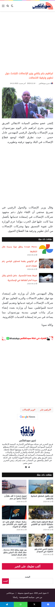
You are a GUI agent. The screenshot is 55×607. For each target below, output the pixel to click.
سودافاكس (10, 593)
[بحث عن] (7, 7)
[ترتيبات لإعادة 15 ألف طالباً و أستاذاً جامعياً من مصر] (14, 487)
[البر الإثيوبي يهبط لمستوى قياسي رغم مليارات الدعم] (46, 263)
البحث (27, 577)
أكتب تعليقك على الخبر (27, 566)
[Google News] (27, 417)
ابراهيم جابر (45, 410)
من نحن (39, 597)
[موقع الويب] (29, 467)
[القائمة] (3, 7)
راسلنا (15, 597)
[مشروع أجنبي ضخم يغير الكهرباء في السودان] (41, 540)
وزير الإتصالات (28, 410)
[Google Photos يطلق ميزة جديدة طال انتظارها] (46, 249)
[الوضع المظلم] (12, 7)
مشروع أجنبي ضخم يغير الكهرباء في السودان (44, 550)
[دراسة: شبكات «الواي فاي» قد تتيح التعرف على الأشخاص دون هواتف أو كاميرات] (14, 512)
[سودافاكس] (43, 5)
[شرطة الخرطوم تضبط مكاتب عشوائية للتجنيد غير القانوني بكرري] (41, 512)
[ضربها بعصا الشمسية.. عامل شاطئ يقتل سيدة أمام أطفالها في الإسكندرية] (46, 278)
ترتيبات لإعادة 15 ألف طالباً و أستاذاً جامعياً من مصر (15, 497)
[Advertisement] (27, 41)
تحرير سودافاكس (44, 83)
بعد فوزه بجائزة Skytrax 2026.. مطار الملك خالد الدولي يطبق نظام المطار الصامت (14, 552)
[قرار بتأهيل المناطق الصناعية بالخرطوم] (41, 487)
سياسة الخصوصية (26, 597)
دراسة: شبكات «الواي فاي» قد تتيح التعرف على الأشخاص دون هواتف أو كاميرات (14, 524)
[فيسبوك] (26, 467)
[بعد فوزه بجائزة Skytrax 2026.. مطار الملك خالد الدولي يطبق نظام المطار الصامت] (14, 541)
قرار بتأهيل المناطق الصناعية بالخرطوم (42, 497)
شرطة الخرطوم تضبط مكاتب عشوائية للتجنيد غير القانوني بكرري (42, 524)
